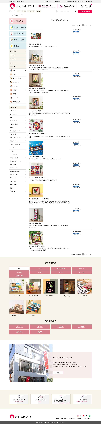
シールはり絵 (13, 154)
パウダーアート (13, 141)
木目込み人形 (13, 181)
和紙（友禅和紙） (14, 184)
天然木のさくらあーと (15, 137)
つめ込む (15, 90)
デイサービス (31, 11)
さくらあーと (13, 134)
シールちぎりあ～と (15, 131)
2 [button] (84, 25)
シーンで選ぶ (13, 59)
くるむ (14, 74)
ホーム (11, 15)
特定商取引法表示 (71, 418)
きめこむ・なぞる (17, 78)
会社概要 (57, 418)
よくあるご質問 (58, 1)
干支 (18, 11)
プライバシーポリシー (87, 418)
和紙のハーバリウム (15, 174)
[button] (91, 25)
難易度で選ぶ (13, 55)
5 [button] (88, 25)
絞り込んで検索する (86, 11)
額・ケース (15, 98)
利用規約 (79, 418)
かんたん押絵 (13, 121)
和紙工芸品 (13, 164)
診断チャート (13, 63)
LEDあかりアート (14, 147)
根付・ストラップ (14, 124)
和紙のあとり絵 (14, 158)
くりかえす (15, 86)
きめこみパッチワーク (15, 114)
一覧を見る (13, 110)
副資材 (38, 11)
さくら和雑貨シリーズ (15, 161)
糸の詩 (11, 151)
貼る (14, 70)
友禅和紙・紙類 (16, 102)
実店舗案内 (89, 1)
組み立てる (15, 82)
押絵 (11, 117)
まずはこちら (48, 1)
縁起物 (24, 11)
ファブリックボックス (15, 171)
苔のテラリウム (14, 178)
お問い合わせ (79, 1)
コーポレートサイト (69, 1)
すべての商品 (13, 51)
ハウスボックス (13, 168)
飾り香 (11, 127)
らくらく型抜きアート (15, 144)
